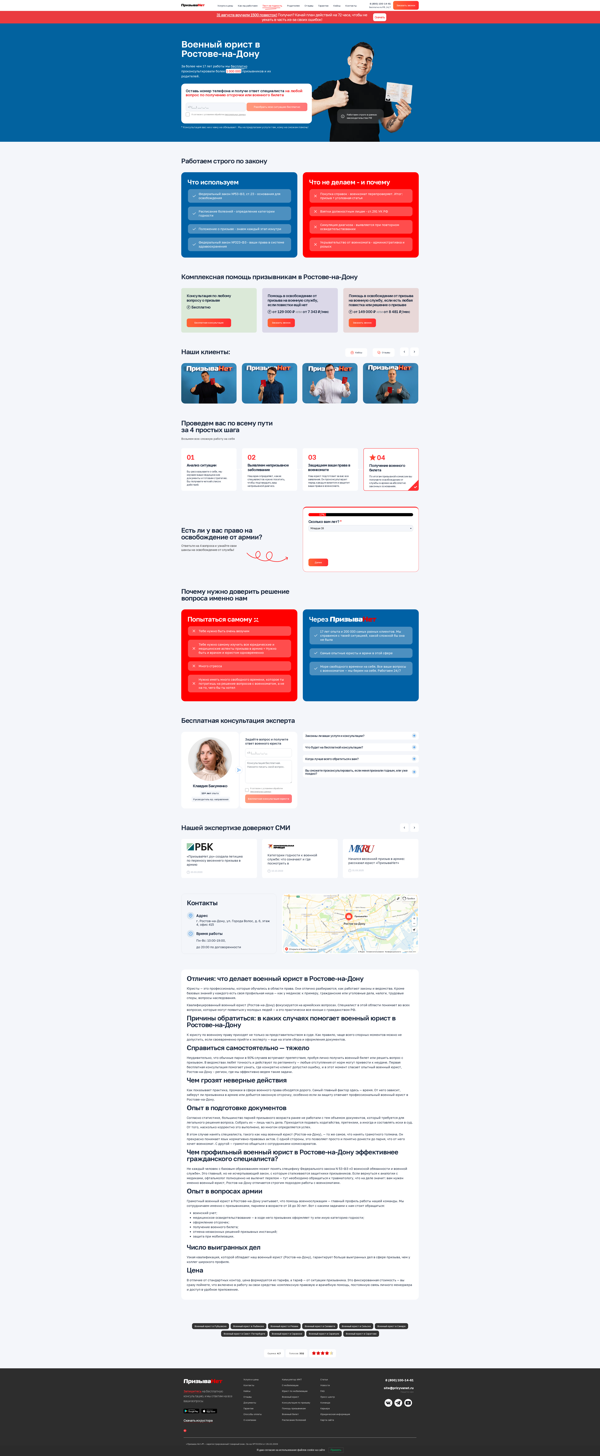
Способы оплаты (252, 1414)
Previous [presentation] (404, 351)
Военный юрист (290, 1397)
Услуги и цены (225, 5)
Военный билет (290, 1414)
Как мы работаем (248, 5)
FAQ (322, 1391)
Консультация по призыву (296, 1402)
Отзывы (309, 5)
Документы (249, 1402)
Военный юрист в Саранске (287, 1333)
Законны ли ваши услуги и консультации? (334, 736)
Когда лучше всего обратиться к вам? (332, 759)
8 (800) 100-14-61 (380, 5)
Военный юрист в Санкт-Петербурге (244, 1333)
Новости (325, 1385)
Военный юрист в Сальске (356, 1326)
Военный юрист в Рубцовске (211, 1326)
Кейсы (336, 5)
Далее (318, 562)
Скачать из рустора (198, 1421)
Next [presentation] (414, 351)
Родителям (293, 5)
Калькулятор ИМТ (292, 1379)
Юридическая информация (335, 1414)
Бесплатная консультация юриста (268, 798)
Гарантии (323, 5)
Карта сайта (327, 1420)
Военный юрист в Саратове (361, 1333)
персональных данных (235, 114)
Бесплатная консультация (208, 322)
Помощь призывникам (294, 1408)
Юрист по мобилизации (295, 1391)
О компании (249, 1420)
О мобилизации (290, 1385)
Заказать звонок (406, 5)
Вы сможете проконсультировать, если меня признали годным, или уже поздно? (356, 771)
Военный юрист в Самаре (391, 1326)
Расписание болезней (294, 1420)
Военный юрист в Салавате (320, 1326)
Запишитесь (192, 1391)
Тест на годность (272, 5)
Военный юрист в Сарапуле (324, 1333)
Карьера (325, 1408)
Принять (336, 1450)
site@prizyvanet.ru (399, 1388)
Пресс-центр (327, 1397)
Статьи (324, 1379)
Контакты (351, 5)
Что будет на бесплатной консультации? (334, 747)
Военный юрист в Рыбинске (248, 1326)
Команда (325, 1402)
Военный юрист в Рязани (284, 1326)
